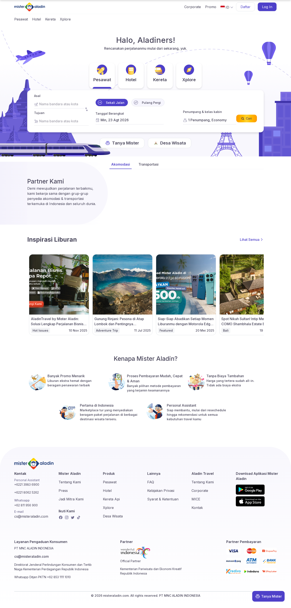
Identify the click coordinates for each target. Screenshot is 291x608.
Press (63, 490)
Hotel (36, 19)
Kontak (197, 507)
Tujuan (39, 113)
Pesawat (21, 19)
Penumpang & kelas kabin (202, 112)
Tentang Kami (70, 482)
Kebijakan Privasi (160, 490)
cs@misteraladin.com (31, 516)
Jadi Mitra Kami (71, 499)
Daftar (246, 7)
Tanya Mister (271, 596)
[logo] (29, 7)
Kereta (50, 19)
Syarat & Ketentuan (163, 499)
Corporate (192, 7)
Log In (267, 7)
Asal (37, 96)
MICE (196, 499)
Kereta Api (111, 499)
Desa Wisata (113, 516)
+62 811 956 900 (26, 505)
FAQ (150, 482)
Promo (210, 7)
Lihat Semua (249, 239)
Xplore (65, 19)
